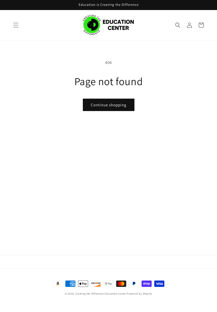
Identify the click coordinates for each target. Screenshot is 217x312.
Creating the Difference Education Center (100, 293)
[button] (16, 25)
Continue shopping (108, 104)
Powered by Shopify (139, 293)
